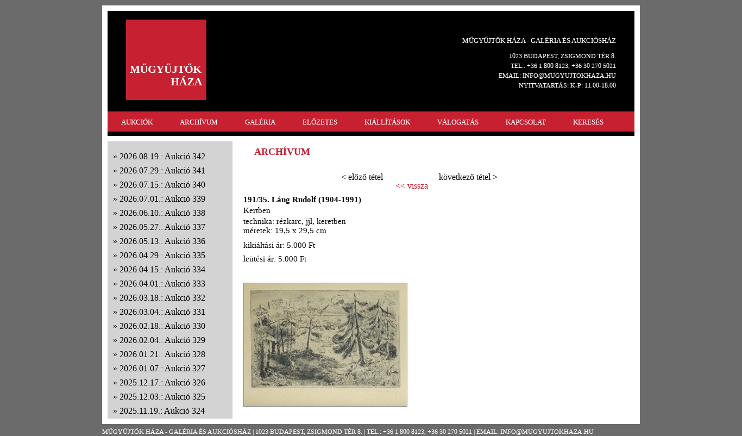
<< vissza (411, 186)
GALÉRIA (260, 122)
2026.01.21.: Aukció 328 (162, 354)
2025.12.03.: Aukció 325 (162, 396)
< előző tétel (362, 177)
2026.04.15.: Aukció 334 (162, 269)
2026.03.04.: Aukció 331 (162, 311)
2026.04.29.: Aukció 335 (162, 255)
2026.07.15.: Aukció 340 (162, 184)
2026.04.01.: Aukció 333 (162, 283)
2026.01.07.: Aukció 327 (162, 368)
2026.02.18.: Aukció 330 (162, 326)
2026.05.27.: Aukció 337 (162, 227)
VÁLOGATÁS (458, 122)
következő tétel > (468, 177)
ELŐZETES (320, 122)
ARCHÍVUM (199, 122)
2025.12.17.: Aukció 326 (162, 382)
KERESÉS (588, 122)
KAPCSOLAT (526, 122)
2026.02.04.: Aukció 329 (162, 340)
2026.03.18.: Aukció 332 (162, 297)
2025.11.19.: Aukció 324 (162, 410)
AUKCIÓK (137, 122)
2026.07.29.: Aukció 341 (162, 170)
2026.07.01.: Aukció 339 (162, 198)
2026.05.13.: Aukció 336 (162, 241)
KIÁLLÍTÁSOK (387, 122)
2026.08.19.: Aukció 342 (162, 156)
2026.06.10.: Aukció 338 (162, 213)
